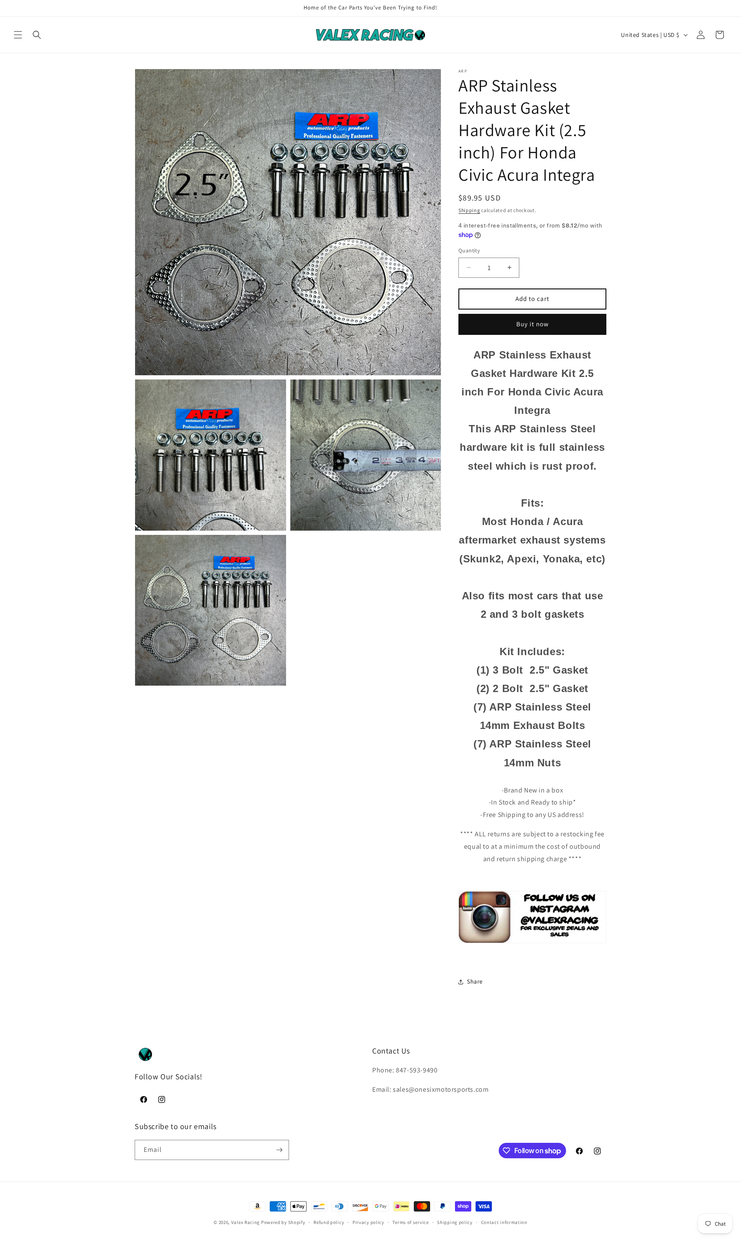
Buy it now (532, 324)
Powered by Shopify (283, 1222)
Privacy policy (368, 1222)
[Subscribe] (279, 1150)
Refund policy (328, 1222)
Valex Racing (245, 1222)
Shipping (469, 210)
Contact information (504, 1222)
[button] (18, 34)
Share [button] (475, 981)
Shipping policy (455, 1222)
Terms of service (410, 1222)
